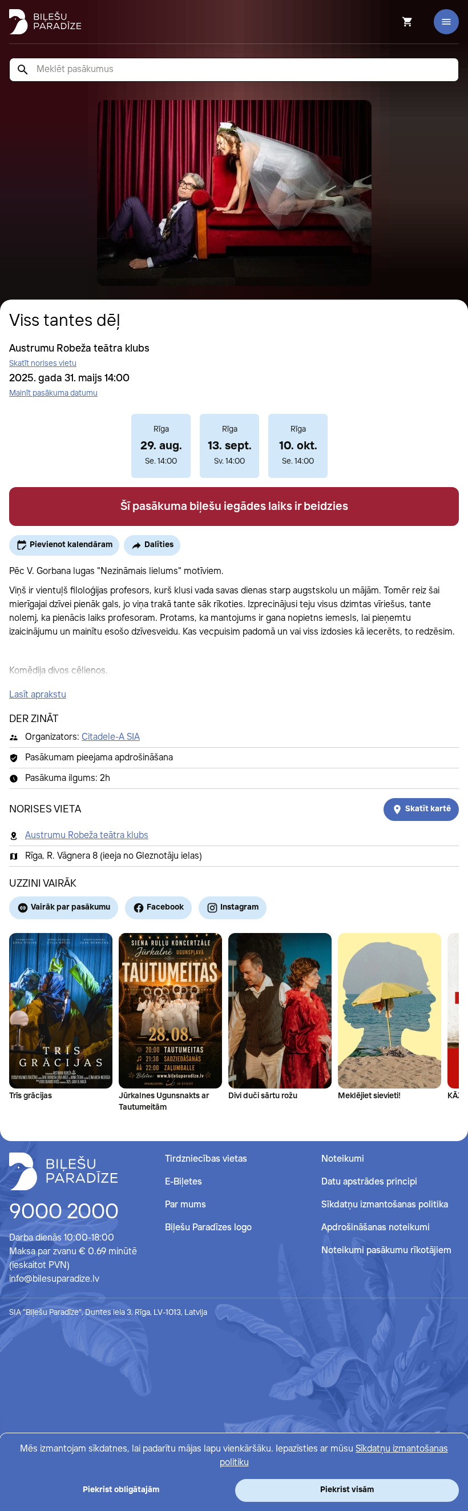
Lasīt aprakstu (37, 695)
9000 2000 (64, 1212)
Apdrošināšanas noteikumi (375, 1227)
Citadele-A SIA (111, 737)
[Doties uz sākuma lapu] (45, 21)
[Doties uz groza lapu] (392, 21)
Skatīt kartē (428, 809)
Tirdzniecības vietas (206, 1159)
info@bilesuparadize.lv (54, 1279)
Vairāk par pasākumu (70, 907)
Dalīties (159, 545)
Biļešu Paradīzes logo (208, 1227)
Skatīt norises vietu (42, 364)
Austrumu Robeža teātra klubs (86, 835)
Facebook (165, 907)
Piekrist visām (347, 1490)
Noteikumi (342, 1159)
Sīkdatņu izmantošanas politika (384, 1205)
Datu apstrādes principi (369, 1182)
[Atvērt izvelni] (446, 21)
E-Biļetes (183, 1182)
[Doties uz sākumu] (63, 1171)
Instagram (239, 907)
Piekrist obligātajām (121, 1490)
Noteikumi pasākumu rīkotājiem (386, 1250)
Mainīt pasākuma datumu (53, 393)
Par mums (185, 1205)
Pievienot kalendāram (71, 545)
